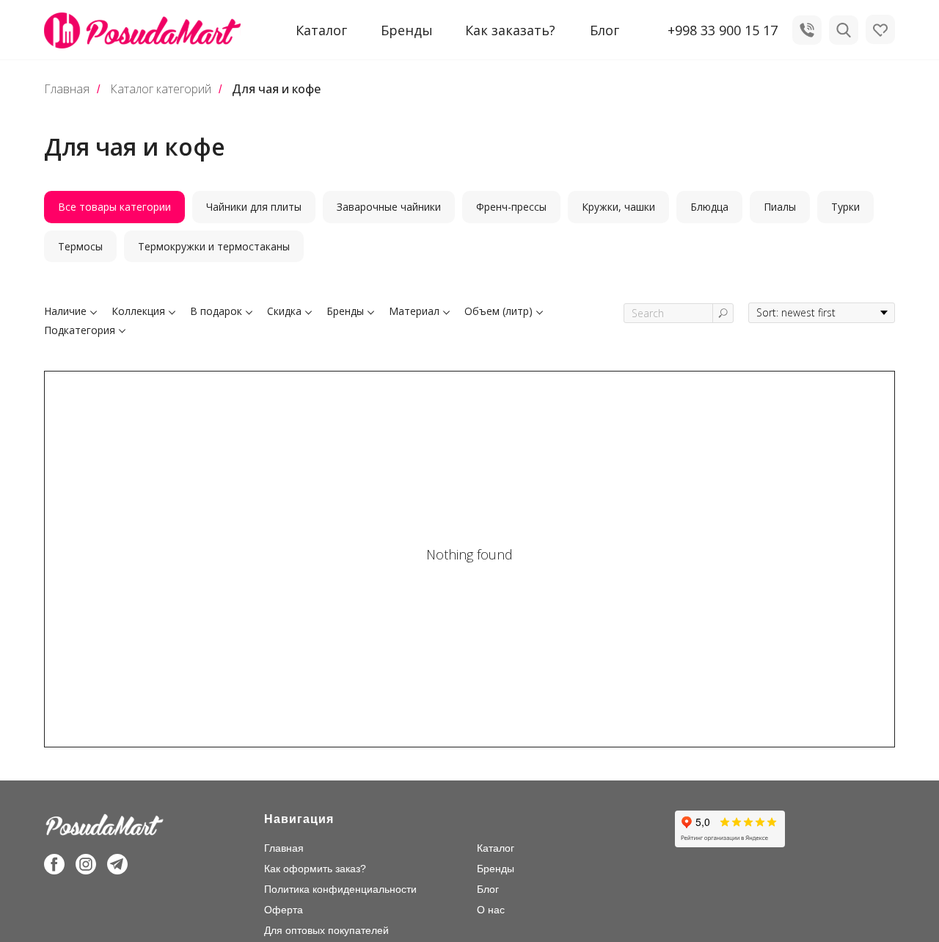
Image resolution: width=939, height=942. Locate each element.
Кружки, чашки (618, 207)
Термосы (80, 246)
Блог (604, 30)
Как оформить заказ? (315, 868)
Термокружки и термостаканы (214, 246)
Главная (66, 89)
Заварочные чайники (389, 207)
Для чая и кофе (276, 89)
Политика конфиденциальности (340, 889)
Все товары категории (114, 207)
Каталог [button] (321, 30)
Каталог (495, 848)
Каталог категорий (160, 89)
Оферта (283, 910)
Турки (845, 207)
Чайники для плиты (254, 207)
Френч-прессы (511, 207)
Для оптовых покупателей (326, 930)
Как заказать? (510, 30)
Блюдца (709, 207)
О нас (491, 910)
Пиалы (780, 207)
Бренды (407, 30)
